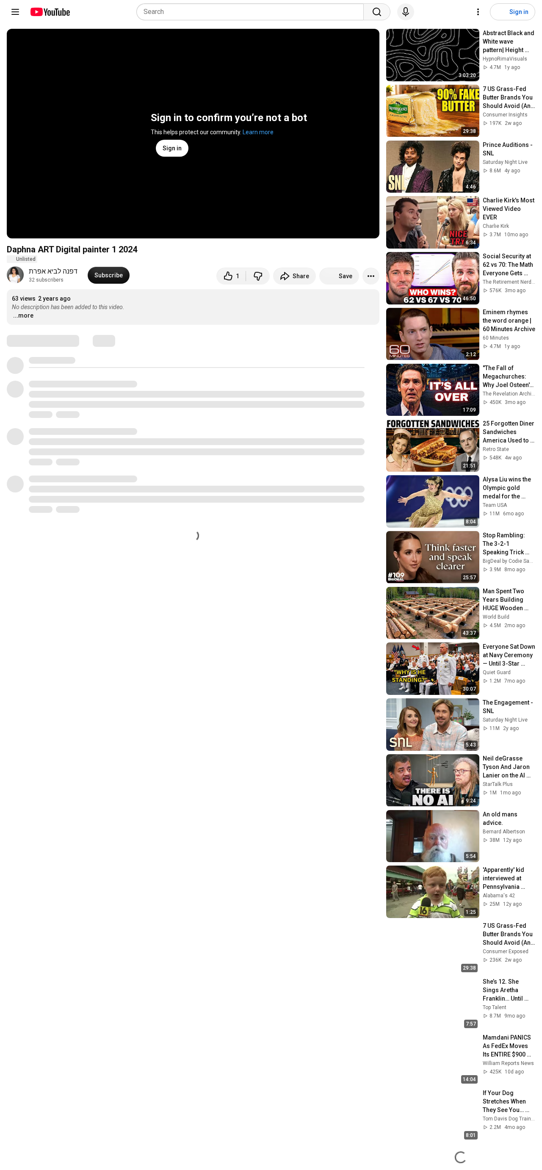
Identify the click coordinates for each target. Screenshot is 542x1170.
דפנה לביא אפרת (53, 271)
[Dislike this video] (258, 276)
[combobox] (253, 12)
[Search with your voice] (405, 11)
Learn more (258, 132)
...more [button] (23, 315)
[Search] (376, 11)
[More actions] (370, 276)
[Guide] (15, 12)
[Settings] (478, 12)
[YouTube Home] (50, 12)
